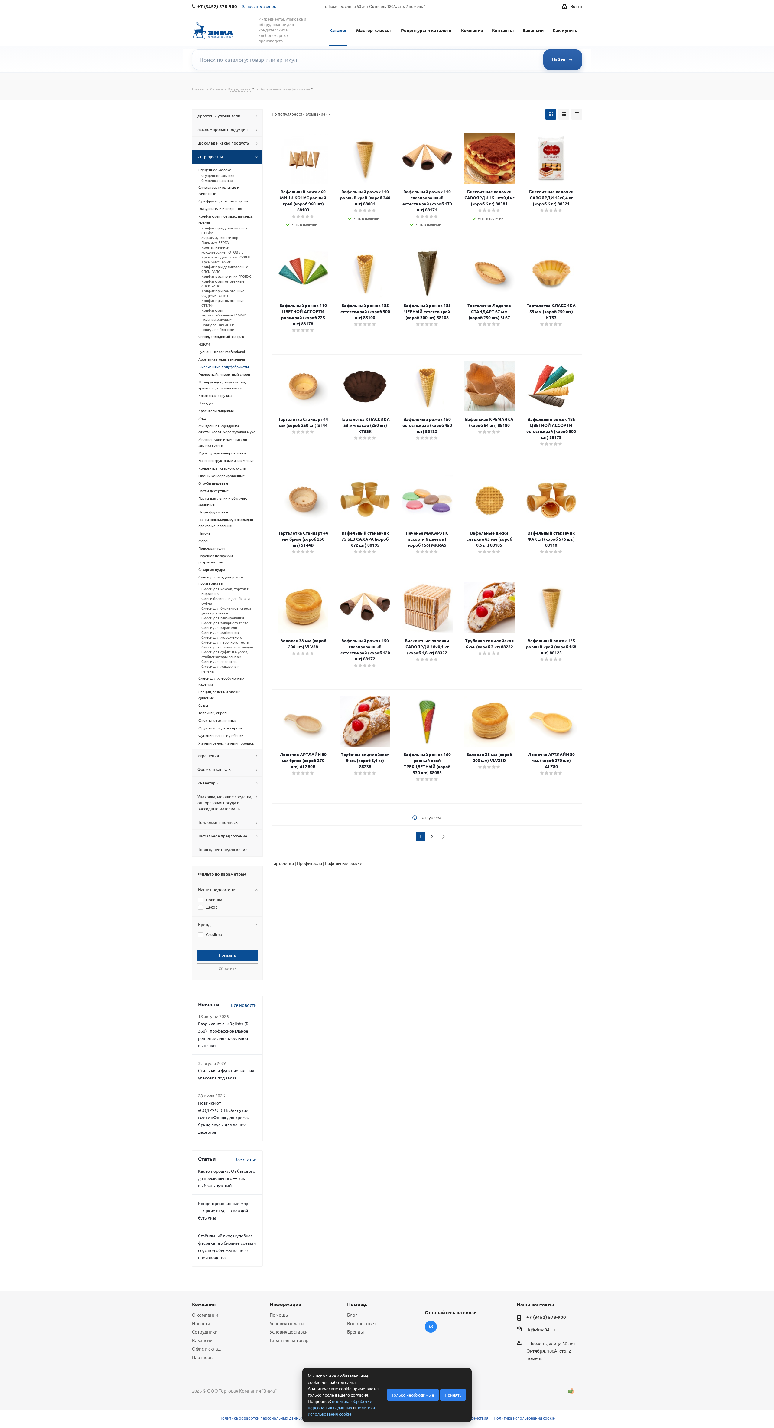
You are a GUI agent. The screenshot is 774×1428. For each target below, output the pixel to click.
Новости (201, 1323)
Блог (352, 1315)
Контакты (503, 30)
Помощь (279, 1315)
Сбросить (227, 968)
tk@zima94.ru (540, 1329)
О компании (205, 1315)
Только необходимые (413, 1394)
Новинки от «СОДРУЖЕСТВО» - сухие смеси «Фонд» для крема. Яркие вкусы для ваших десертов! (223, 1117)
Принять (453, 1394)
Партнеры (202, 1357)
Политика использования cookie (524, 1417)
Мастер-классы (373, 30)
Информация (285, 1304)
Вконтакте (431, 1327)
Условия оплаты (287, 1323)
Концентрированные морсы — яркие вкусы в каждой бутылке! (226, 1210)
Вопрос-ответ (361, 1323)
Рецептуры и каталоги (426, 30)
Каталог (338, 30)
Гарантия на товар (289, 1340)
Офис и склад (206, 1348)
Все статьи (245, 1159)
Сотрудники (205, 1332)
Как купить (565, 30)
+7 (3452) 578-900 (546, 1317)
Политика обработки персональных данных (262, 1417)
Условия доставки (289, 1332)
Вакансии (533, 30)
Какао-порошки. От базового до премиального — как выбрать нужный (226, 1178)
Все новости (244, 1005)
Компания (472, 30)
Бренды (355, 1332)
